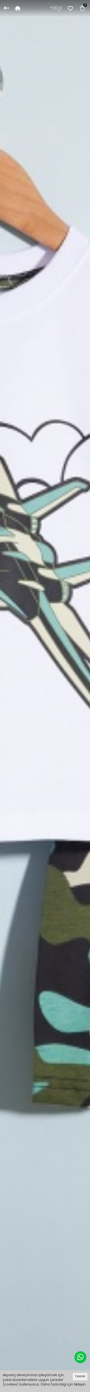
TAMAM (80, 1376)
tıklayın (79, 1384)
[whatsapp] (80, 1357)
